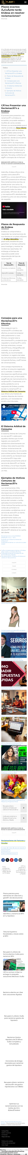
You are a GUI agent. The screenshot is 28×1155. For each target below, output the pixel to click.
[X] (7, 860)
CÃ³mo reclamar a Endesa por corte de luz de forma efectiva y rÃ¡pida (21, 870)
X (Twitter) (14, 569)
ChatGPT (14, 166)
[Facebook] (3, 860)
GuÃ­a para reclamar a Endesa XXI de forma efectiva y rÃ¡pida (12, 554)
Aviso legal (5, 1145)
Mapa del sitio (6, 1136)
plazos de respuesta (19, 848)
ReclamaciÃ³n (5, 850)
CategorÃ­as (5, 1131)
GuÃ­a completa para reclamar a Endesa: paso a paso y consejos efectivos (13, 551)
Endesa (10, 848)
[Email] (20, 860)
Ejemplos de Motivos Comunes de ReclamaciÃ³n (13, 93)
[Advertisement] (14, 33)
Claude (14, 566)
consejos (4, 848)
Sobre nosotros (6, 1133)
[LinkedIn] (16, 860)
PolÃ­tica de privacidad (8, 1143)
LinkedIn (14, 572)
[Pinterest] (12, 860)
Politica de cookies (7, 1141)
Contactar (5, 1134)
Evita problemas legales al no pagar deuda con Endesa (6, 870)
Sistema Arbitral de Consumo (9, 853)
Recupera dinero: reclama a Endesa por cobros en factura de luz (13, 557)
